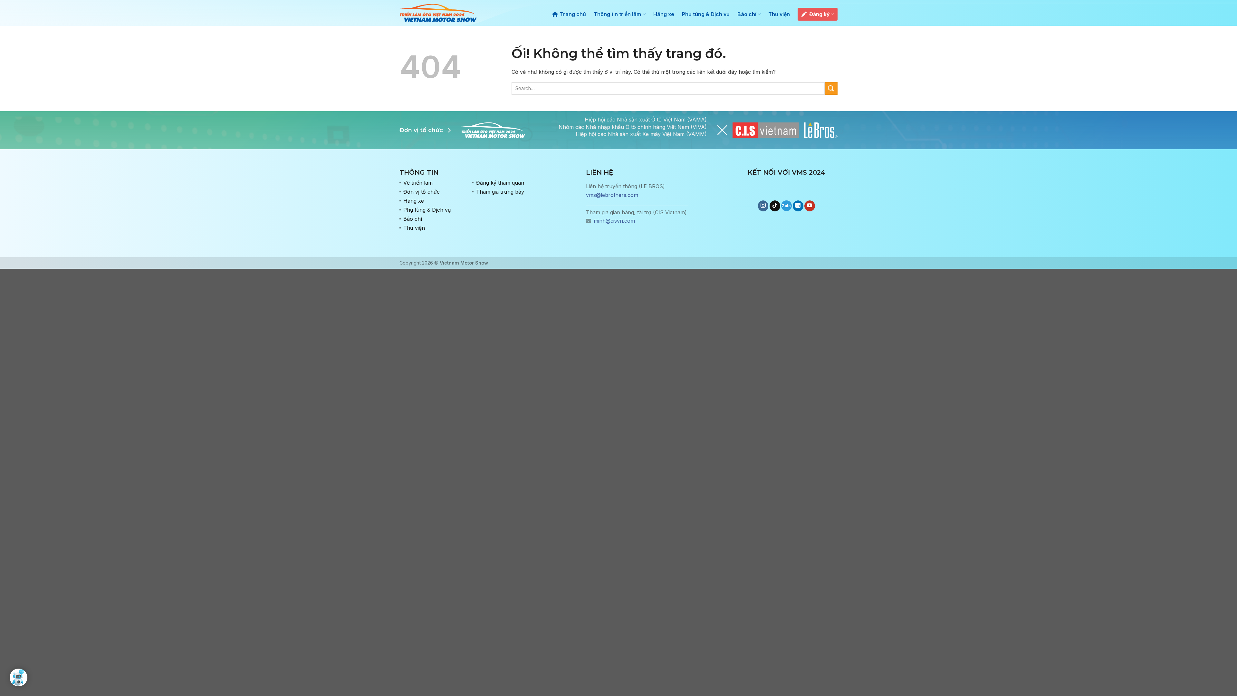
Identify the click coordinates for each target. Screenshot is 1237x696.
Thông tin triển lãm (617, 14)
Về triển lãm (418, 182)
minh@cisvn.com (614, 221)
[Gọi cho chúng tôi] (786, 205)
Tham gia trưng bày (500, 191)
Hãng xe (663, 14)
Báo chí (746, 14)
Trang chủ (573, 14)
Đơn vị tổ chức (421, 191)
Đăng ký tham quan (500, 182)
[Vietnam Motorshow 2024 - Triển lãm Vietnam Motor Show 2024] (438, 13)
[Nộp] (831, 88)
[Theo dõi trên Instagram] (763, 205)
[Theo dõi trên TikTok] (775, 205)
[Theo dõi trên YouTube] (809, 205)
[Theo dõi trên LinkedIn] (798, 205)
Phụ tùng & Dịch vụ (706, 14)
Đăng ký (819, 14)
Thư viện (779, 14)
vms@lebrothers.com (612, 195)
